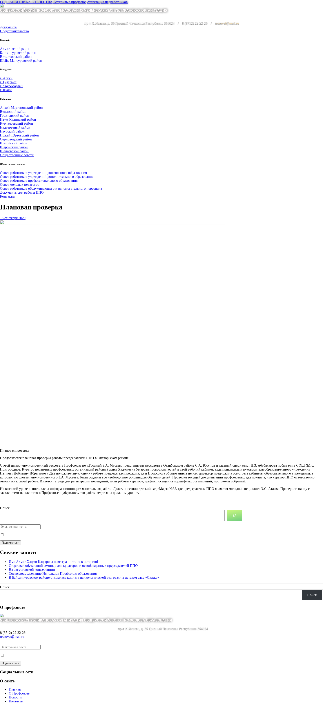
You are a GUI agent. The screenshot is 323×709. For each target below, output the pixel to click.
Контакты (7, 196)
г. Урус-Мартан (11, 86)
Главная (15, 689)
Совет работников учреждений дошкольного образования (43, 173)
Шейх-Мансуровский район (21, 60)
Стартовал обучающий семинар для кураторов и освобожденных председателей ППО (73, 565)
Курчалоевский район (16, 123)
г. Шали (6, 90)
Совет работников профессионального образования (39, 180)
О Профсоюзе (19, 693)
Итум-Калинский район (18, 119)
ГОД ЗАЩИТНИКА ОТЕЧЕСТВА (26, 2)
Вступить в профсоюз (69, 2)
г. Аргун (6, 78)
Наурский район (12, 131)
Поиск (5, 508)
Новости (15, 697)
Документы (8, 27)
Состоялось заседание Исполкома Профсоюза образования (53, 573)
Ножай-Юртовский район (19, 135)
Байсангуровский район (18, 53)
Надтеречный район (15, 127)
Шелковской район (14, 151)
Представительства (14, 31)
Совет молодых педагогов (19, 184)
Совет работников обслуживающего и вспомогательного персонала (51, 188)
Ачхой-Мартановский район (21, 107)
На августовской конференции (32, 569)
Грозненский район (14, 115)
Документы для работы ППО (22, 192)
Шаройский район (14, 147)
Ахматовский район (15, 49)
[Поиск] (234, 515)
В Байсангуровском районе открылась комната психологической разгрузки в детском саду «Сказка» (84, 577)
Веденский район (13, 111)
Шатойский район (13, 143)
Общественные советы (17, 155)
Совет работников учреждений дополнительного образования (46, 176)
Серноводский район (16, 139)
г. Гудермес (8, 82)
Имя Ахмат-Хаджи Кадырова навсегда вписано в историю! (53, 562)
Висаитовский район (16, 56)
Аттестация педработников (107, 2)
